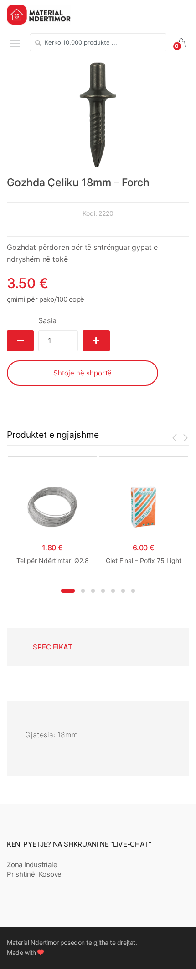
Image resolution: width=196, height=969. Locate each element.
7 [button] (133, 591)
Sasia (47, 320)
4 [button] (103, 591)
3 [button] (93, 591)
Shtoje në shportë (82, 373)
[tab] (52, 647)
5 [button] (113, 591)
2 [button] (83, 591)
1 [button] (68, 591)
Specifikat (52, 647)
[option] (98, 114)
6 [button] (123, 591)
